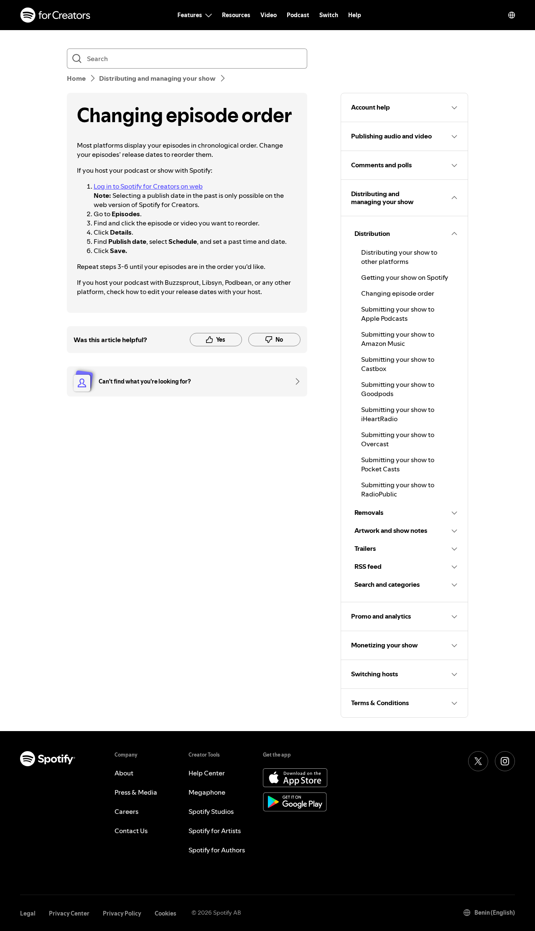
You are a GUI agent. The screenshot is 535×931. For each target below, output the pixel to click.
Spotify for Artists (215, 830)
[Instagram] (505, 761)
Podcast (298, 15)
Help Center (207, 773)
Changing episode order (397, 293)
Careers (126, 811)
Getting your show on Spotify (404, 277)
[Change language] (511, 15)
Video (268, 15)
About (124, 773)
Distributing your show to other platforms (399, 257)
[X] (478, 761)
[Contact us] (295, 381)
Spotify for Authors (217, 849)
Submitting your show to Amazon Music (397, 339)
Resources (236, 15)
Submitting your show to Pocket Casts (397, 464)
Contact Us (131, 830)
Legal (28, 913)
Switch (328, 15)
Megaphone (207, 792)
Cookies (165, 913)
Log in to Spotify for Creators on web (148, 186)
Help (354, 15)
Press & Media (136, 792)
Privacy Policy (122, 913)
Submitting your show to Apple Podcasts (397, 313)
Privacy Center (69, 913)
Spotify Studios (211, 811)
